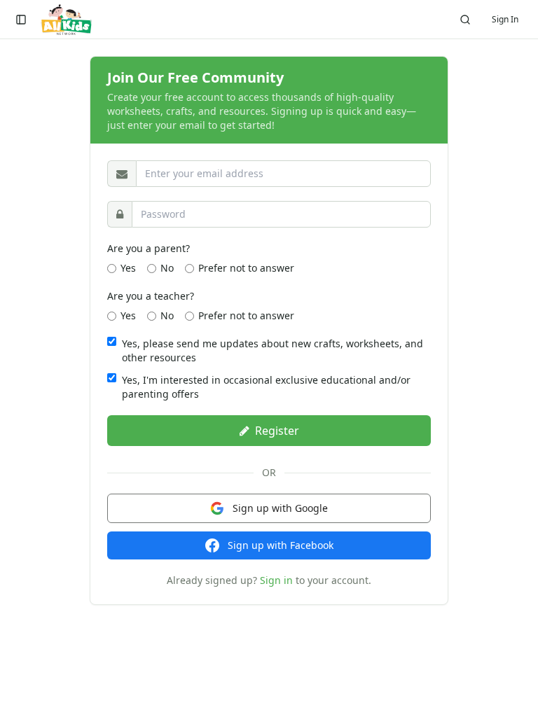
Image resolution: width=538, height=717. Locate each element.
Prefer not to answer (246, 267)
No (167, 267)
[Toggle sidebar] (21, 19)
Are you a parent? (148, 248)
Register (277, 430)
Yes (128, 267)
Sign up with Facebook (280, 545)
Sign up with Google (280, 508)
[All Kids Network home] (66, 19)
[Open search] (465, 19)
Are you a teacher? (150, 295)
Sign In (505, 19)
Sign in (276, 580)
